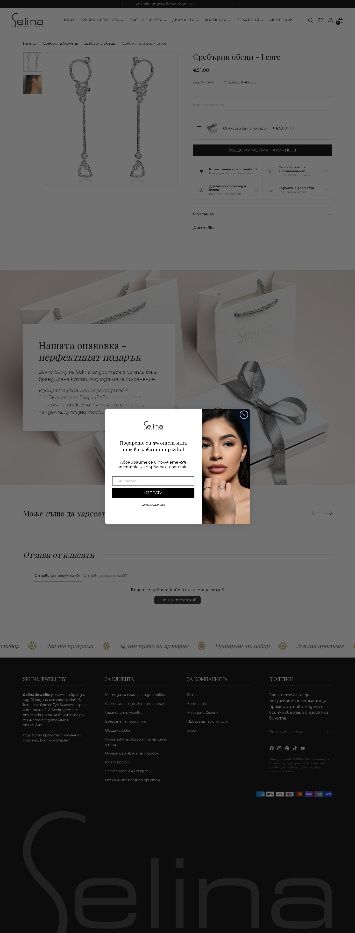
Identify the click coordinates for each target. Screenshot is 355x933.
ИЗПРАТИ (153, 492)
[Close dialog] (244, 414)
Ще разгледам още (153, 504)
